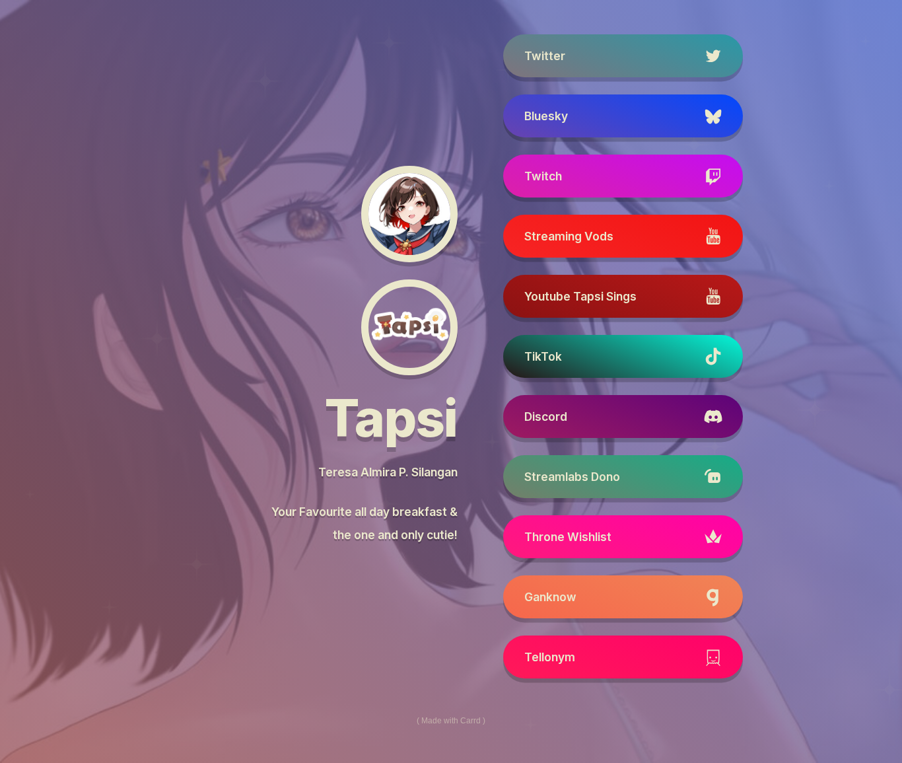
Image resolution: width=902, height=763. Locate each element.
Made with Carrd (451, 720)
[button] (623, 55)
